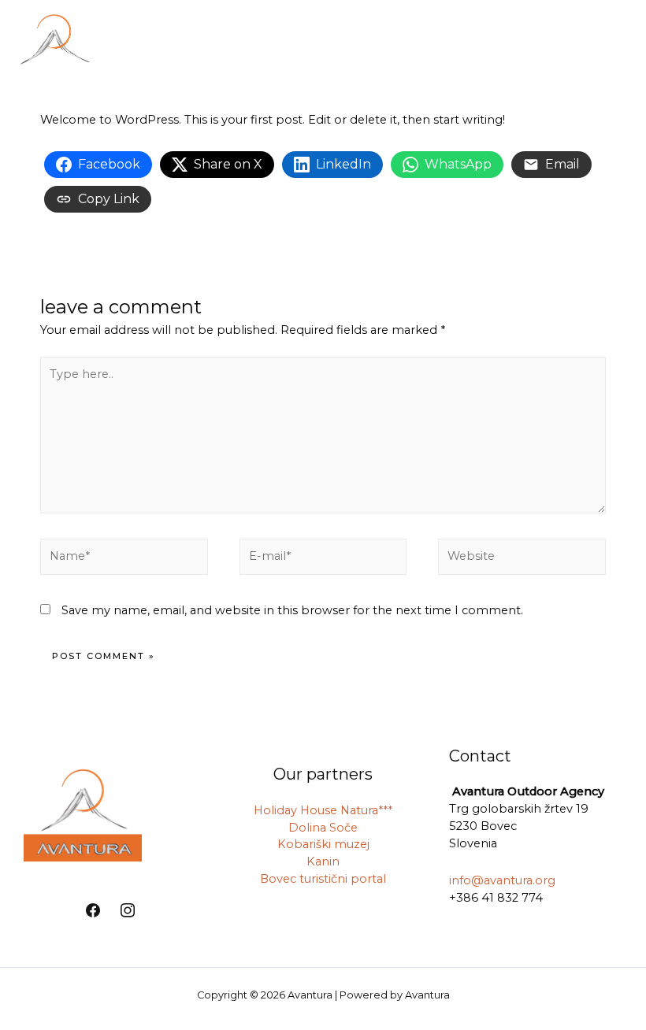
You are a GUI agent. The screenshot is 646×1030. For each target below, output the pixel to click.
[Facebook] (93, 911)
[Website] (522, 559)
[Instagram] (127, 911)
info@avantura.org (502, 880)
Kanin (323, 861)
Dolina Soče (323, 828)
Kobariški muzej (323, 844)
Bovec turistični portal (323, 879)
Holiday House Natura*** (323, 810)
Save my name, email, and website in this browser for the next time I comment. (292, 610)
